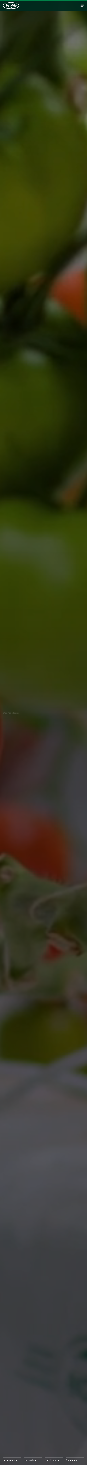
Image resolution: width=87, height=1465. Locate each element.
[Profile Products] (11, 5)
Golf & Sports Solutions (14, 751)
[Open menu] (82, 6)
